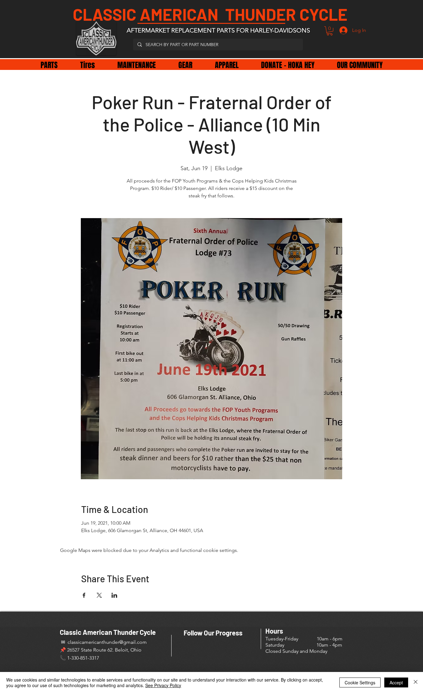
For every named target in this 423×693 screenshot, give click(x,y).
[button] (329, 30)
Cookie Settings (360, 682)
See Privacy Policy (163, 685)
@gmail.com (133, 642)
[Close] (415, 682)
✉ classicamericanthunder (89, 642)
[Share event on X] (99, 595)
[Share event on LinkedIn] (114, 595)
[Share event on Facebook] (84, 595)
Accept (396, 682)
